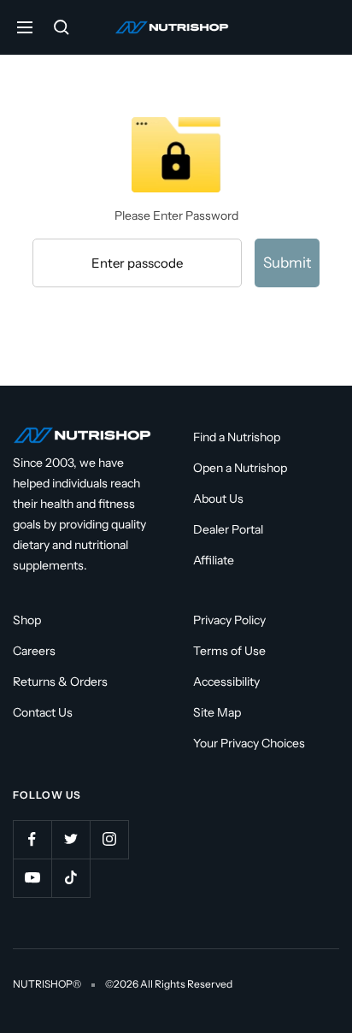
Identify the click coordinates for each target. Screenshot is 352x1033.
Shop (27, 620)
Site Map (217, 712)
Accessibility (226, 681)
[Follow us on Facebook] (32, 839)
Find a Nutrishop (236, 437)
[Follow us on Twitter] (70, 839)
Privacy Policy (229, 620)
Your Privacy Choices (249, 743)
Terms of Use (229, 650)
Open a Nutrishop (240, 467)
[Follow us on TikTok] (70, 878)
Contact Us (43, 712)
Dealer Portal (228, 529)
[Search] (61, 27)
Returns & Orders (60, 681)
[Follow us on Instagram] (109, 839)
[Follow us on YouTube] (32, 878)
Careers (34, 650)
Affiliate (213, 560)
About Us (218, 498)
